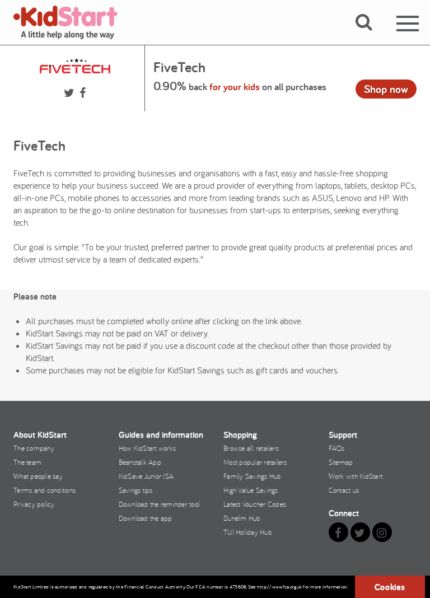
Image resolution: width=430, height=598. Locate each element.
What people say (38, 475)
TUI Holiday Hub (247, 531)
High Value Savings (250, 489)
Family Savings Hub (252, 475)
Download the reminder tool (159, 503)
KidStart (72, 22)
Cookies (390, 587)
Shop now (386, 89)
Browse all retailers (251, 447)
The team (27, 461)
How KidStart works (147, 447)
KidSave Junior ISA (146, 475)
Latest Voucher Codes (254, 503)
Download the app (145, 517)
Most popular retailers (255, 461)
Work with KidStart (356, 475)
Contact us (344, 489)
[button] (370, 35)
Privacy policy (34, 503)
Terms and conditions (44, 489)
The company (33, 447)
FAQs (337, 447)
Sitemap (341, 461)
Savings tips (136, 489)
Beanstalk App (140, 461)
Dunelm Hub (242, 517)
